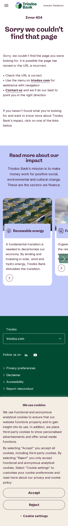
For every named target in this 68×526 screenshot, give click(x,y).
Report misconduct (19, 388)
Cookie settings (35, 516)
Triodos (11, 329)
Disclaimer (13, 375)
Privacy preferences (20, 368)
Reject (34, 505)
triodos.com (40, 80)
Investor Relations (54, 5)
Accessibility (15, 382)
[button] (63, 258)
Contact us (13, 90)
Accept (34, 493)
